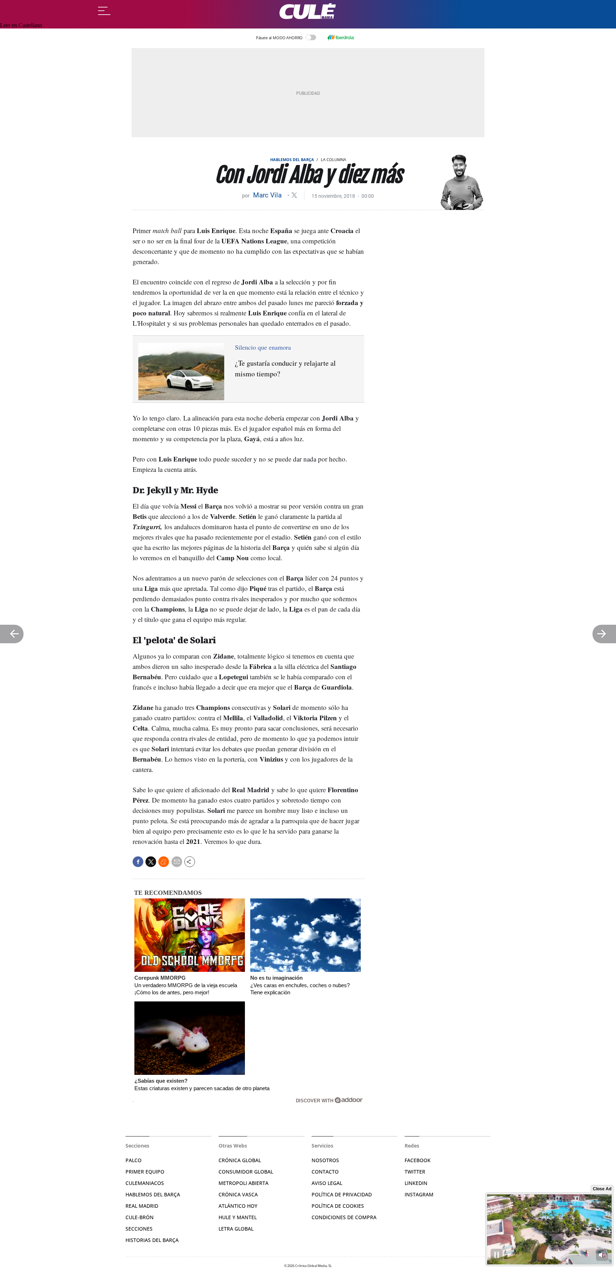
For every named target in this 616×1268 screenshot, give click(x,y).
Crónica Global (240, 1160)
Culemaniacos (144, 1183)
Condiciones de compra (344, 1217)
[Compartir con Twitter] (150, 861)
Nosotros (325, 1160)
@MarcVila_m (294, 195)
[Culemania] (308, 11)
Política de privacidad (342, 1194)
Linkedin (416, 1183)
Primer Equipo (144, 1171)
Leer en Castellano (21, 25)
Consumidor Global (246, 1171)
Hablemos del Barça (292, 159)
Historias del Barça (152, 1240)
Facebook (418, 1160)
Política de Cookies (338, 1205)
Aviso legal (327, 1183)
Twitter (415, 1171)
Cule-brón (139, 1217)
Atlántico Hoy (238, 1205)
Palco (133, 1160)
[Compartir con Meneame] (163, 861)
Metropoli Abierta (243, 1183)
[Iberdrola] (340, 37)
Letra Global (236, 1228)
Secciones (139, 1228)
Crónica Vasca (238, 1194)
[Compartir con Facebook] (138, 861)
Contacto (325, 1171)
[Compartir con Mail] (176, 861)
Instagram (419, 1194)
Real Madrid (141, 1205)
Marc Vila (268, 195)
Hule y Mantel (238, 1217)
